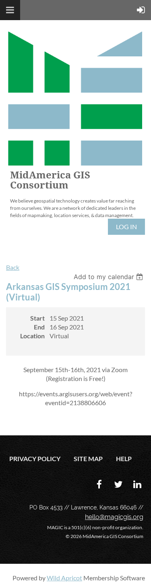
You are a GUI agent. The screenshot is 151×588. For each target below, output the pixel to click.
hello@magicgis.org (114, 517)
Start (37, 318)
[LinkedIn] (137, 484)
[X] (118, 484)
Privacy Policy (34, 458)
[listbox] (109, 277)
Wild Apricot (64, 578)
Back (12, 267)
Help (124, 458)
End (39, 327)
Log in (126, 226)
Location (32, 336)
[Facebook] (99, 484)
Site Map (88, 458)
